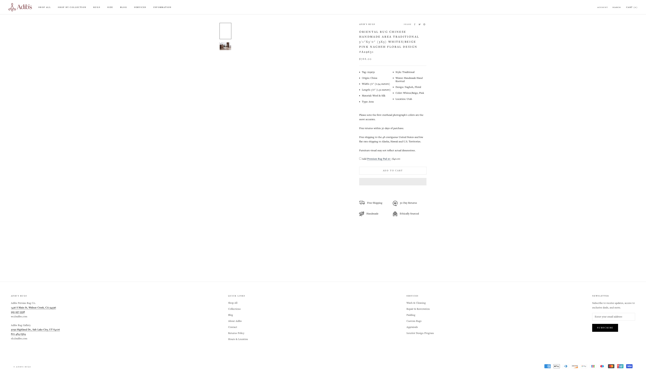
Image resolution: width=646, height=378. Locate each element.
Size (110, 7)
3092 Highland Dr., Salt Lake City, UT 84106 (35, 329)
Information (162, 7)
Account (602, 7)
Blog (123, 7)
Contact (232, 327)
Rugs (96, 7)
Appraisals (412, 327)
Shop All (44, 7)
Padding (410, 315)
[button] (392, 181)
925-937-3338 (18, 312)
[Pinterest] (424, 24)
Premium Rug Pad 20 (379, 159)
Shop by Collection (72, 7)
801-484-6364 (18, 334)
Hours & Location (238, 339)
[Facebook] (415, 24)
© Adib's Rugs (22, 367)
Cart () (632, 7)
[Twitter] (420, 24)
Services (140, 7)
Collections (234, 309)
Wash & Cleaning (416, 303)
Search (617, 7)
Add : (381, 159)
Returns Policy (236, 333)
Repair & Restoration (418, 309)
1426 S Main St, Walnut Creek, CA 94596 (33, 307)
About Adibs (235, 321)
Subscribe (605, 327)
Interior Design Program (420, 333)
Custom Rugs (414, 321)
